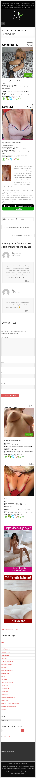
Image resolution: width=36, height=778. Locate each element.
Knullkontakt (5, 655)
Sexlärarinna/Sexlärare (8, 697)
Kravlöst (4, 658)
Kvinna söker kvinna (7, 661)
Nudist (3, 676)
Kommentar (5, 337)
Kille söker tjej (5, 652)
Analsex (3, 640)
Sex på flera (4, 685)
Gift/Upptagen (5, 649)
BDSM (3, 643)
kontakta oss (21, 773)
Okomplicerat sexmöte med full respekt (16, 227)
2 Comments (21, 219)
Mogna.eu (16, 763)
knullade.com (9, 736)
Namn (3, 362)
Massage (4, 667)
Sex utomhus (5, 688)
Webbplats (4, 384)
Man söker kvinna (6, 664)
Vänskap (4, 709)
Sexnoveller (4, 700)
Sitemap (3, 751)
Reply (28, 281)
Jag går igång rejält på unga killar (21, 235)
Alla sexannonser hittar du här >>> (11, 629)
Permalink (17, 255)
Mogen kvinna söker (7, 670)
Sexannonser (5, 691)
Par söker (4, 679)
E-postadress (5, 373)
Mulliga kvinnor (5, 673)
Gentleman (4, 646)
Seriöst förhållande (7, 682)
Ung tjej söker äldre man (8, 706)
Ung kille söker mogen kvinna (10, 703)
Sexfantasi (4, 694)
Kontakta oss (10, 751)
